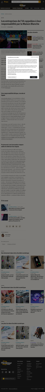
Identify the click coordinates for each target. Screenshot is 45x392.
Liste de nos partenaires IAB (12, 74)
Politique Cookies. (12, 68)
